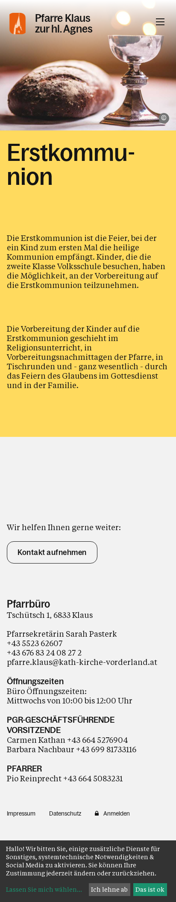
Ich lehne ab (109, 889)
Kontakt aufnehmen (52, 552)
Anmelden (116, 813)
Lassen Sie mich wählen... (44, 889)
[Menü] (160, 22)
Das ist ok (149, 889)
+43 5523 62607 (35, 643)
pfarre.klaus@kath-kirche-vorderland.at (82, 662)
